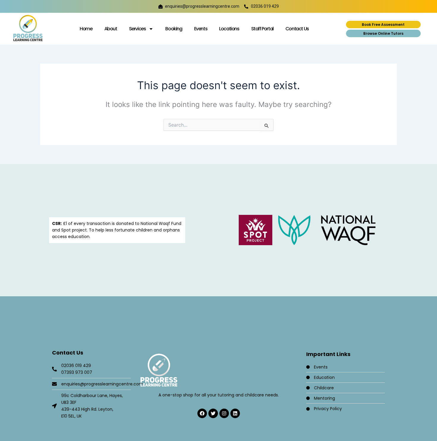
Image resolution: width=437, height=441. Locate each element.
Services (137, 28)
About (110, 28)
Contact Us (297, 28)
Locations (229, 28)
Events (201, 28)
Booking (173, 28)
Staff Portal (262, 28)
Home (86, 28)
